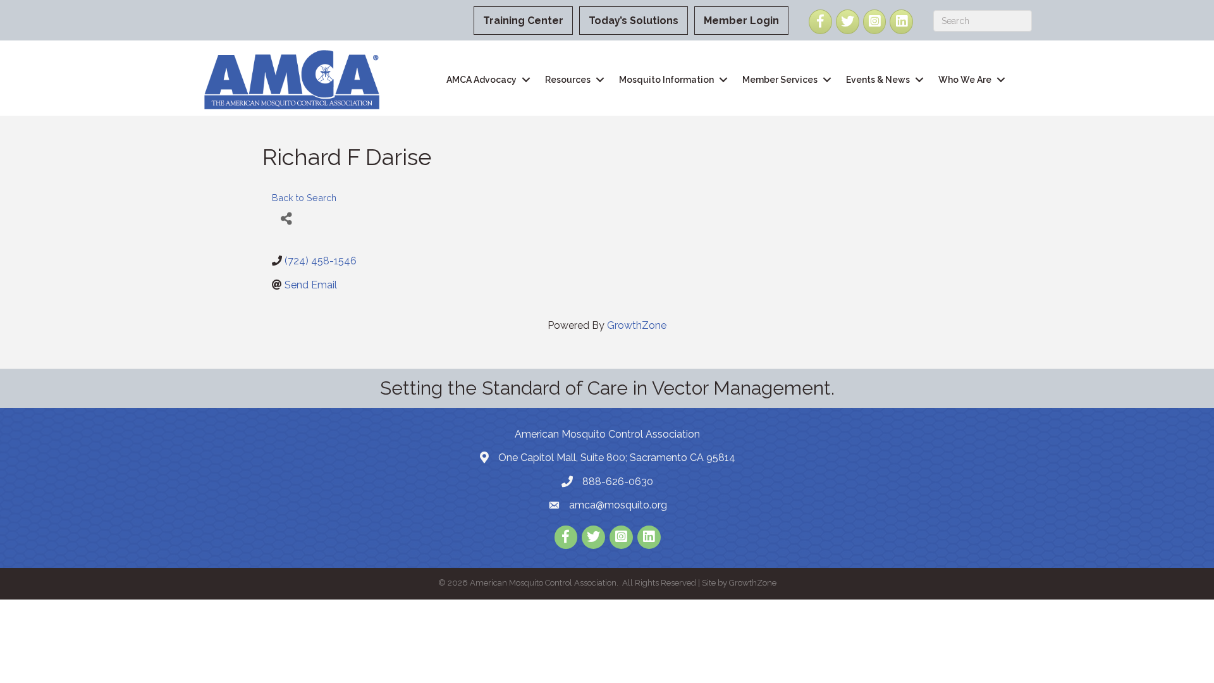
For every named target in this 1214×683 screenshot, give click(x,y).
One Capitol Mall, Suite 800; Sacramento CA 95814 (616, 458)
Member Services (780, 80)
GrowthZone (636, 325)
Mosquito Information (666, 80)
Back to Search (304, 197)
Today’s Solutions (633, 21)
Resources (568, 80)
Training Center (523, 21)
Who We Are (964, 80)
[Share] (286, 219)
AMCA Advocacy (481, 80)
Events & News (878, 80)
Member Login (741, 21)
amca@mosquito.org (618, 505)
